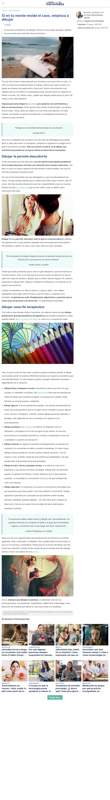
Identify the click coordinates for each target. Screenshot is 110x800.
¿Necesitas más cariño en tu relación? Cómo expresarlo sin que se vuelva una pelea (67, 652)
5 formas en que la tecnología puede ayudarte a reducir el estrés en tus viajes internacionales (39, 688)
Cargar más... (55, 697)
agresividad (42, 392)
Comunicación (34, 647)
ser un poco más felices (28, 319)
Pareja (58, 647)
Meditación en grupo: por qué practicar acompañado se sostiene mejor (93, 688)
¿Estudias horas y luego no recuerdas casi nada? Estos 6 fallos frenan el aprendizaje (15, 652)
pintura (35, 552)
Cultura (4, 10)
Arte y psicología (14, 10)
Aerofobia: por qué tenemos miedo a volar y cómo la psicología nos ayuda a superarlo (95, 652)
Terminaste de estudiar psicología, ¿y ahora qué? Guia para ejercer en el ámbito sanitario (68, 688)
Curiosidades (87, 647)
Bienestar (5, 683)
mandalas (28, 427)
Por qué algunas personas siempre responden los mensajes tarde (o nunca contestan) (41, 652)
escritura (32, 104)
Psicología (6, 647)
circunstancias (22, 187)
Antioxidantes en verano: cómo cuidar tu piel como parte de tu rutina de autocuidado (14, 688)
